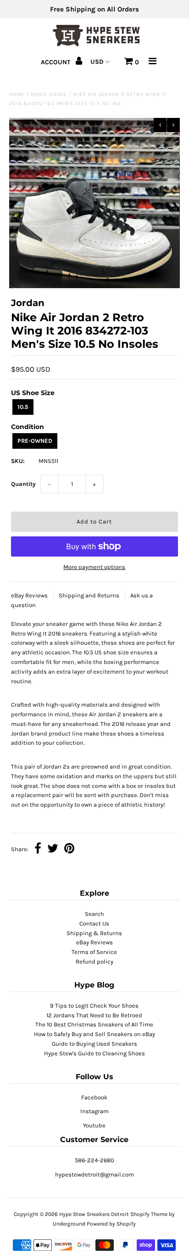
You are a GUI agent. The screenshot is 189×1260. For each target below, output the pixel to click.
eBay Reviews (30, 595)
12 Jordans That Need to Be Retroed (94, 1015)
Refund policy (94, 961)
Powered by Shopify (111, 1224)
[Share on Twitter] (52, 849)
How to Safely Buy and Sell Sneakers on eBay (94, 1034)
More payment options (94, 566)
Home (16, 94)
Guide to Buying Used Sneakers (94, 1043)
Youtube (94, 1125)
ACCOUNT (56, 62)
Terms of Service (94, 951)
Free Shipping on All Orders (94, 9)
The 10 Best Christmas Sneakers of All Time (94, 1024)
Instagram (94, 1111)
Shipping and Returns (90, 595)
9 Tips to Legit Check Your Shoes (94, 1005)
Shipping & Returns (94, 933)
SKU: (18, 460)
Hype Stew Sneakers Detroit (94, 1214)
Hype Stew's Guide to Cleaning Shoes (94, 1053)
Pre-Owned (34, 440)
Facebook (94, 1097)
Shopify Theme (148, 1214)
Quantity (23, 483)
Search (94, 913)
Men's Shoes (49, 94)
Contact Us (94, 923)
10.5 (22, 406)
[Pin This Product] (69, 849)
